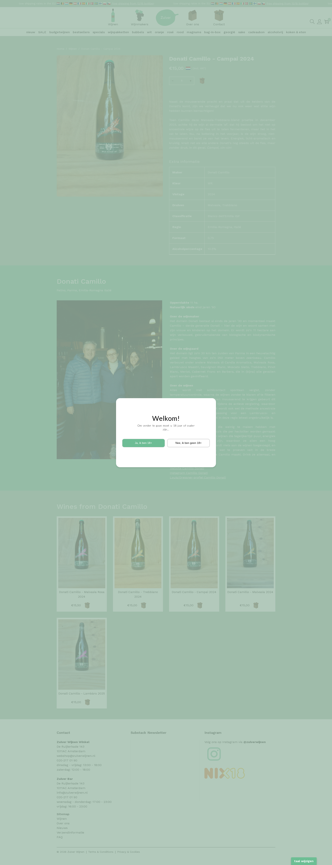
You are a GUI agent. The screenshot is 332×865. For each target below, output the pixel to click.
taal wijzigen (304, 861)
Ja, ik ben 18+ (143, 442)
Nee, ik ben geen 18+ (188, 442)
